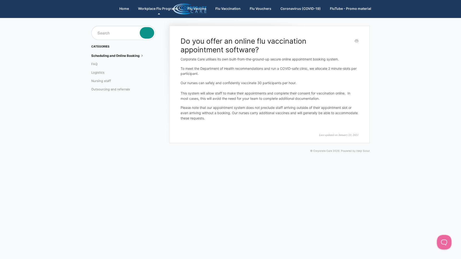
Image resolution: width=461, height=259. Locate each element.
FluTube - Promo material (350, 8)
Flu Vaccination (228, 8)
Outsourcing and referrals (110, 89)
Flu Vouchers (260, 8)
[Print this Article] (356, 41)
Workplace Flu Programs (158, 8)
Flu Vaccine (197, 8)
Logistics (97, 72)
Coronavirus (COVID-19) (300, 8)
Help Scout (363, 151)
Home (124, 8)
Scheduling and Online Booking (115, 56)
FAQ (94, 64)
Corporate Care (322, 151)
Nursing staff (101, 81)
